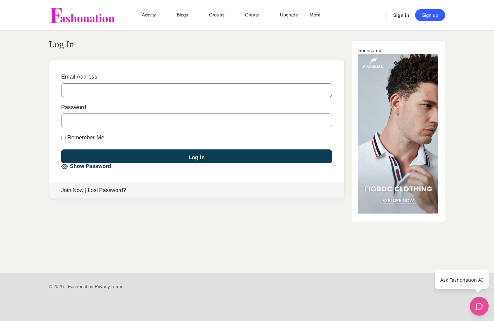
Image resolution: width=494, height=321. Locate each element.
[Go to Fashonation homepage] (82, 15)
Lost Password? (107, 190)
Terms (117, 286)
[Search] (376, 15)
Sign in (401, 15)
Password (73, 107)
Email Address (79, 77)
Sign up (430, 15)
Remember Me (85, 137)
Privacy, (103, 286)
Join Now (72, 190)
